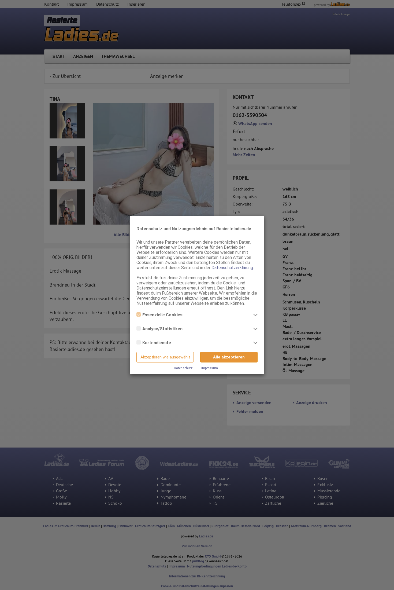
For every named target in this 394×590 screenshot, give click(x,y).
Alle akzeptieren (229, 357)
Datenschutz (183, 368)
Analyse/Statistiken (162, 328)
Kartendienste (156, 342)
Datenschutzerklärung (232, 267)
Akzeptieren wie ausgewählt (165, 357)
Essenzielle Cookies (162, 314)
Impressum (209, 368)
